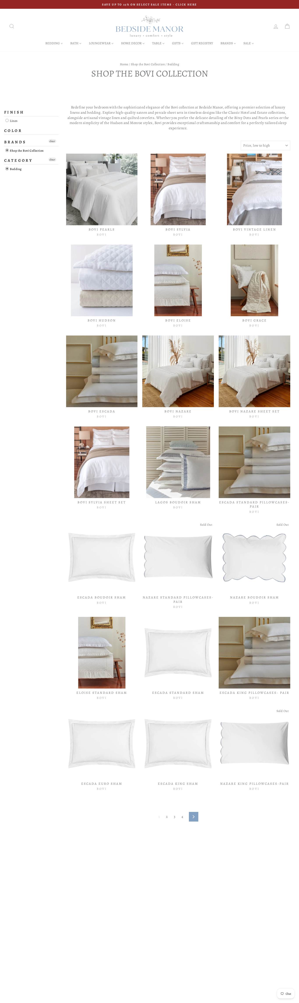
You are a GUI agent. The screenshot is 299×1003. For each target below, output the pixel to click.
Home (124, 64)
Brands (15, 142)
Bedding (15, 169)
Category (18, 160)
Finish (14, 112)
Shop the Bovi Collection (148, 64)
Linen (13, 121)
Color (13, 130)
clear (52, 141)
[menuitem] (54, 43)
